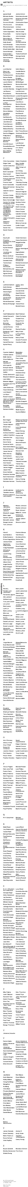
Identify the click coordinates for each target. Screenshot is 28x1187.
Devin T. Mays (7, 677)
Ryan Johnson (20, 510)
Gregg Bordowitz (21, 89)
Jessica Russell (21, 878)
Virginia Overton (21, 758)
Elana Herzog (20, 431)
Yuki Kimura (19, 534)
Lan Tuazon (19, 1017)
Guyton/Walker (21, 412)
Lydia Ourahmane (22, 751)
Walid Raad (6, 827)
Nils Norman (20, 724)
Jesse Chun (20, 189)
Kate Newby (7, 729)
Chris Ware (6, 1088)
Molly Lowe (19, 617)
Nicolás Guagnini (21, 401)
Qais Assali (19, 49)
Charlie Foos (20, 318)
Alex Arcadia (20, 31)
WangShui (6, 1084)
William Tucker (20, 1024)
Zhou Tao (6, 1001)
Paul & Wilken (7, 792)
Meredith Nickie (21, 712)
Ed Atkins (19, 51)
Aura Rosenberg (21, 856)
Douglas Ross (20, 867)
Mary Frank (19, 331)
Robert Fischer (8, 337)
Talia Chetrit (20, 175)
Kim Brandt (19, 113)
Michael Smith (20, 896)
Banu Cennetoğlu (9, 200)
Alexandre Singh (8, 983)
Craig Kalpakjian (8, 547)
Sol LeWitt (6, 634)
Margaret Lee (7, 615)
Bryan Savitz (7, 904)
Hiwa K (5, 532)
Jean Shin (6, 941)
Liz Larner (6, 604)
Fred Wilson (19, 1083)
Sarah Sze (19, 984)
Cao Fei (5, 321)
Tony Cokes (20, 204)
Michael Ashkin (21, 47)
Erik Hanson (7, 439)
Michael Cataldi (8, 197)
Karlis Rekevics (8, 869)
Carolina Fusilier (21, 342)
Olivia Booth (20, 86)
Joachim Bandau (8, 89)
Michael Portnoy (21, 785)
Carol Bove (19, 102)
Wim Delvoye (7, 271)
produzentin (20, 799)
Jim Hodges (20, 440)
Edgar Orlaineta (21, 744)
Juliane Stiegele (21, 964)
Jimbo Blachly (7, 148)
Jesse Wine (19, 1091)
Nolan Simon (7, 980)
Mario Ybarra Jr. (8, 1135)
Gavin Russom (20, 880)
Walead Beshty (8, 128)
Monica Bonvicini (21, 84)
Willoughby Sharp (9, 937)
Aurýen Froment (21, 340)
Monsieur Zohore (21, 1148)
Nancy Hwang (20, 479)
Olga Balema (7, 84)
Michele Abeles (8, 16)
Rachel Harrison (8, 449)
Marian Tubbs (20, 1019)
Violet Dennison (21, 238)
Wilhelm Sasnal (8, 902)
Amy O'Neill (7, 745)
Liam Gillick (6, 379)
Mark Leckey (7, 611)
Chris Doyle (19, 267)
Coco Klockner (21, 544)
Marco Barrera (8, 98)
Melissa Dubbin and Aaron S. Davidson (21, 271)
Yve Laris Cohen (8, 601)
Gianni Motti (20, 689)
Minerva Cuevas (21, 223)
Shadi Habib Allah (9, 49)
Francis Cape (7, 182)
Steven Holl (20, 451)
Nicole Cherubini (21, 173)
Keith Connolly (21, 207)
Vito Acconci (7, 24)
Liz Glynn (6, 394)
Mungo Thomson (8, 1025)
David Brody (20, 126)
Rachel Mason (8, 670)
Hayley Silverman (9, 973)
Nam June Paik (8, 769)
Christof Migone (21, 660)
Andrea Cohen (21, 202)
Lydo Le (6, 608)
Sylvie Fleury (7, 344)
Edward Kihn (7, 579)
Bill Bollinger (20, 82)
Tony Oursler (20, 753)
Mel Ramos (6, 840)
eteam (18, 301)
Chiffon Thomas (8, 1022)
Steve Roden (20, 835)
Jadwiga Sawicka (9, 906)
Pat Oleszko (7, 753)
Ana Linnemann (21, 598)
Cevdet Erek (20, 291)
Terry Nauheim (8, 714)
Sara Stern (19, 958)
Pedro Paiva (7, 771)
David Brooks (20, 128)
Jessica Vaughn (8, 1057)
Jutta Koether (20, 551)
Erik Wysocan (20, 1111)
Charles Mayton (8, 680)
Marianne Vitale (21, 1049)
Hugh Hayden (7, 458)
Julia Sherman (7, 939)
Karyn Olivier (7, 755)
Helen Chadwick (21, 161)
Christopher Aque (22, 22)
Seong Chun (20, 187)
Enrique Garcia (8, 367)
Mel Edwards (7, 289)
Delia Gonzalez (21, 360)
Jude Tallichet (7, 994)
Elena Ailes (6, 36)
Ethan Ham (6, 426)
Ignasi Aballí (7, 14)
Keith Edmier (7, 287)
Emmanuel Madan (9, 647)
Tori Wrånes (20, 1109)
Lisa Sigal (6, 961)
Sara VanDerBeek (9, 1051)
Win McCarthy (7, 687)
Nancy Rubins (20, 872)
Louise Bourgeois (22, 96)
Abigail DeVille (20, 242)
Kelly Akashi (7, 42)
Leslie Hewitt (20, 433)
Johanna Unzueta (9, 1033)
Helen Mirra (19, 664)
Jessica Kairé (7, 541)
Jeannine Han (7, 437)
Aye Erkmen (20, 293)
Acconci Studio (8, 22)
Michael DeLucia (8, 269)
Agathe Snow (20, 920)
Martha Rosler (20, 862)
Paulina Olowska (8, 758)
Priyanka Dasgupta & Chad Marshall (9, 242)
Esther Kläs (19, 539)
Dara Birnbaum (8, 144)
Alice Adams (7, 29)
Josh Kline (19, 541)
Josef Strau (20, 968)
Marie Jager (7, 515)
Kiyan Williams (20, 1077)
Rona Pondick (20, 780)
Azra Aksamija (7, 44)
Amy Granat (20, 370)
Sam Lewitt (20, 588)
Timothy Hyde (21, 481)
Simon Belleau (8, 111)
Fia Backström (8, 75)
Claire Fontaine (21, 316)
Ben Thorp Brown (22, 131)
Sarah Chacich (8, 230)
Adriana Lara (7, 599)
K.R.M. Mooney (21, 680)
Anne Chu (19, 180)
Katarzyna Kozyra (22, 559)
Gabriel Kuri (19, 575)
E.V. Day (6, 250)
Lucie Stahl (19, 946)
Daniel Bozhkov (21, 109)
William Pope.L (20, 783)
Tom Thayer (7, 1018)
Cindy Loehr (20, 602)
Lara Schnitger (8, 917)
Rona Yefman (7, 1138)
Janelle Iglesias (8, 490)
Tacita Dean (7, 263)
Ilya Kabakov (7, 534)
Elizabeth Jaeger (8, 513)
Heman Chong (20, 177)
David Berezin (7, 126)
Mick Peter (6, 800)
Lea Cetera (7, 225)
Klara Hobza (20, 438)
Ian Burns (19, 150)
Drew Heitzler (7, 472)
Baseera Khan (8, 577)
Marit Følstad (20, 314)
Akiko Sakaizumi (8, 895)
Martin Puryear (21, 808)
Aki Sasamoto (8, 899)
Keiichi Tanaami (8, 999)
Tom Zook (19, 1151)
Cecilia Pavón (7, 794)
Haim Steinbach (21, 953)
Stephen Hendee (9, 474)
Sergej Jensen (8, 522)
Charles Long (20, 608)
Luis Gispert (7, 392)
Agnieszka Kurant (22, 573)
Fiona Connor (20, 209)
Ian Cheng (19, 170)
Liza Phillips (19, 769)
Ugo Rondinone (21, 852)
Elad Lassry (7, 606)
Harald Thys (20, 994)
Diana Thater (7, 1015)
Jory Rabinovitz (8, 829)
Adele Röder (20, 837)
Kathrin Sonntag (21, 931)
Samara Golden (8, 409)
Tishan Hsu (19, 463)
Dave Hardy (7, 442)
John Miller (19, 662)
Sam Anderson (8, 57)
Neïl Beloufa (7, 117)
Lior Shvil (6, 954)
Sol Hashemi (7, 456)
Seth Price (19, 793)
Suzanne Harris (8, 444)
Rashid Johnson (21, 508)
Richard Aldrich (8, 47)
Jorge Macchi (7, 642)
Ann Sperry (19, 939)
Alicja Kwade (20, 577)
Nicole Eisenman (8, 301)
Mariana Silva (7, 971)
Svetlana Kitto (21, 537)
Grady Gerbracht (9, 374)
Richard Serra (7, 932)
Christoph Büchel (21, 133)
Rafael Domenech (22, 263)
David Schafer (8, 909)
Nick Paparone (8, 776)
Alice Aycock (20, 58)
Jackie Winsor (20, 1094)
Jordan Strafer (21, 966)
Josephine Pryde (21, 806)
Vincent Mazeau (8, 682)
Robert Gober (8, 396)
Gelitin (5, 372)
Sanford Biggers (8, 133)
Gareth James (8, 517)
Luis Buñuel (19, 143)
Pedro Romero (21, 847)
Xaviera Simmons (9, 978)
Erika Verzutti (7, 1064)
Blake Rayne (7, 858)
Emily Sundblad (21, 977)
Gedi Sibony (7, 957)
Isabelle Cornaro (21, 214)
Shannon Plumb (21, 778)
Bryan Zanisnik (8, 1148)
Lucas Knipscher (21, 548)
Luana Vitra (19, 1056)
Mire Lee (6, 613)
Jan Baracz (7, 91)
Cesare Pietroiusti (22, 773)
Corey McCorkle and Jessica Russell (8, 694)
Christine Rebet (8, 862)
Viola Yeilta (7, 1140)
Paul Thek (6, 1020)
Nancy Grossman (21, 391)
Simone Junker (21, 522)
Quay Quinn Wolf (21, 1102)
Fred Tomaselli (21, 1000)
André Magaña (8, 649)
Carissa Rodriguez (22, 840)
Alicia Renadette (9, 872)
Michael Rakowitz (9, 834)
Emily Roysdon (21, 869)
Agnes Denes (7, 273)
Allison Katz (7, 562)
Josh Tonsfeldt (21, 1006)
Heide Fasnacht (8, 316)
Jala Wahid (6, 1075)
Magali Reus (7, 874)
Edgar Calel (7, 163)
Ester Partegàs (8, 783)
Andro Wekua (7, 1101)
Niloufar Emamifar (22, 288)
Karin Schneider (8, 915)
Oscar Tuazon (20, 1015)
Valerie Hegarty (8, 465)
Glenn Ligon (20, 593)
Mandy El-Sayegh (9, 303)
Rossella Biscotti (8, 146)
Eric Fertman (7, 329)
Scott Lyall (19, 633)
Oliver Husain (20, 470)
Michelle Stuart (21, 974)
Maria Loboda (20, 600)
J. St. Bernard (20, 941)
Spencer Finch (8, 335)
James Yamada (8, 1131)
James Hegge (7, 467)
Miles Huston (20, 473)
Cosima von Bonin (22, 1061)
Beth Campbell (8, 171)
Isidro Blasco (20, 69)
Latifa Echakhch (8, 284)
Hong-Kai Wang (8, 1082)
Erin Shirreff (7, 944)
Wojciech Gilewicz (9, 377)
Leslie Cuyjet (20, 225)
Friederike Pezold (9, 806)
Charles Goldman (21, 356)
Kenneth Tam (7, 996)
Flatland (6, 340)
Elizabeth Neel (8, 719)
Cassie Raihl (7, 831)
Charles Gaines (8, 354)
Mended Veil (20, 653)
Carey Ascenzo (21, 44)
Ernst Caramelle (8, 184)
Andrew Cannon (8, 176)
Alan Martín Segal (9, 928)
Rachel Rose (20, 854)
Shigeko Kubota (21, 568)
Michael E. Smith (21, 906)
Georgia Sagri (7, 892)
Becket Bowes (21, 104)
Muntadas (19, 696)
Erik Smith (19, 898)
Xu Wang (6, 1086)
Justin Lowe (20, 614)
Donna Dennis (7, 275)
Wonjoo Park (7, 778)
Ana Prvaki (20, 804)
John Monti (19, 677)
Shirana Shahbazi (9, 934)
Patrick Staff (20, 944)
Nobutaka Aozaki (21, 16)
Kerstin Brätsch (21, 115)
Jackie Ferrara (8, 327)
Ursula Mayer (7, 675)
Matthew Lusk (20, 628)
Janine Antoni (20, 14)
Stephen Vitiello (21, 1054)
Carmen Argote (21, 34)
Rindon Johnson (21, 505)
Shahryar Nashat (8, 712)
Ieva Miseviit (21, 667)
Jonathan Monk (21, 671)
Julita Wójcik (20, 1100)
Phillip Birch (7, 135)
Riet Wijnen (19, 1075)
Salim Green (20, 375)
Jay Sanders (7, 897)
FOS (17, 327)
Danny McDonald (8, 698)
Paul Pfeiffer (7, 808)
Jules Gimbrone (8, 387)
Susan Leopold (8, 626)
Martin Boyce (20, 106)
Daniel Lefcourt (8, 621)
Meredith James (8, 520)
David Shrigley (8, 950)
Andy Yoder (20, 1133)
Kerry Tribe (19, 1008)
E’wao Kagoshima (9, 539)
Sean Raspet (7, 851)
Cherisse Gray (20, 372)
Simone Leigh (7, 623)
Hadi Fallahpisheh (9, 314)
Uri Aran (18, 27)
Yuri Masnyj (6, 668)
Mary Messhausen (22, 657)
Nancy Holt (19, 457)
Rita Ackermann (8, 27)
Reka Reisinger (8, 867)
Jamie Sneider (20, 913)
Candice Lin (20, 595)
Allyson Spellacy (21, 937)
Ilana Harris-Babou (9, 446)
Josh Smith (19, 900)
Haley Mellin (20, 651)
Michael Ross (20, 865)
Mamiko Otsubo (21, 748)
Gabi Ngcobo (7, 731)
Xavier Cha (6, 227)
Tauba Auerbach (21, 53)
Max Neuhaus (7, 721)
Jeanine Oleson (8, 751)
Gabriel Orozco (21, 746)
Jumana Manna (8, 666)
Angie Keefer (7, 564)
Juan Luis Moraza (21, 682)
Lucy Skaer (19, 889)
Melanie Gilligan (8, 381)
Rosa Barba (7, 93)
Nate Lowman (20, 619)
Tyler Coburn (20, 200)
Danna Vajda (7, 1041)
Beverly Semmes (9, 930)
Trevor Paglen (8, 766)
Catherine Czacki (21, 227)
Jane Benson (7, 121)
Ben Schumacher (9, 923)
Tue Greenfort (21, 379)
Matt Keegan (7, 566)
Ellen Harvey (7, 453)
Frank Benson (8, 124)
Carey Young (20, 1139)
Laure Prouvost (21, 802)
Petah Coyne (20, 218)
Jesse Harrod (7, 451)
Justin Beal (6, 106)
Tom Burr (19, 152)
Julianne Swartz (21, 981)
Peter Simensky (8, 976)
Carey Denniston (21, 240)
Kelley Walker (7, 1079)
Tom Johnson (7, 524)
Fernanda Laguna (9, 594)
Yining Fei (6, 318)
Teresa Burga (20, 145)
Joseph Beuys (8, 131)
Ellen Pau (6, 790)
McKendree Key (8, 575)
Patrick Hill (19, 435)
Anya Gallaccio (8, 359)
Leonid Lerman (8, 632)
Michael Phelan (21, 766)
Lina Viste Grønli (21, 389)
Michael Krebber (21, 566)
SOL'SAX (19, 926)
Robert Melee (20, 648)
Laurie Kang (7, 553)
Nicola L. (6, 588)
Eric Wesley (7, 1105)
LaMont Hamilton (9, 435)
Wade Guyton (20, 409)
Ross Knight (20, 546)
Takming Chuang (21, 182)
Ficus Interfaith (21, 495)
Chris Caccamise (8, 161)
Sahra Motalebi (21, 687)
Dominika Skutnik (21, 891)
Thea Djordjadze (21, 257)
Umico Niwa (20, 718)
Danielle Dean (7, 260)
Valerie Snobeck (21, 916)
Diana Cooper (20, 211)
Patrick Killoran (21, 532)
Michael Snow (20, 918)
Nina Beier (6, 109)
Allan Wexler (7, 1110)
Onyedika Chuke (21, 184)
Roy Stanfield (20, 948)
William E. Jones (21, 512)
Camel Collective (9, 165)
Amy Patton (7, 787)
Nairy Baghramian (9, 79)
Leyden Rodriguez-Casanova (19, 844)
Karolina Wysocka (22, 1113)
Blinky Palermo (8, 773)
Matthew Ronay (21, 849)
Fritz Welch (6, 1103)
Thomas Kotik (20, 553)
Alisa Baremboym (9, 96)
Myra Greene (20, 377)
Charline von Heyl (21, 1063)
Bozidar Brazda (21, 120)
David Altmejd (7, 51)
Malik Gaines (7, 357)
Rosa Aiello (6, 34)
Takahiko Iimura (8, 492)
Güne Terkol (7, 1013)
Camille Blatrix (20, 71)
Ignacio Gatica (8, 370)
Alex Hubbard (20, 466)
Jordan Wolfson (21, 1104)
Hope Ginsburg (8, 389)
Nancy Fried (20, 337)
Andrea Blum (20, 73)
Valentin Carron (8, 190)
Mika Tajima (7, 992)
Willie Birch (6, 138)
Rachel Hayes (7, 460)
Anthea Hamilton (8, 432)
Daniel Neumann (8, 723)
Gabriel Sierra (7, 959)
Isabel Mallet (7, 661)
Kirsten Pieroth (21, 771)
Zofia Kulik (19, 571)
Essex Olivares (21, 295)
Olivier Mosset (20, 684)
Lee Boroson (20, 91)
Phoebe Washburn (9, 1091)
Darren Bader (7, 77)
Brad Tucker (20, 1021)
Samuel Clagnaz (21, 191)
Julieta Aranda (20, 29)
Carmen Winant (21, 1089)
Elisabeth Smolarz (22, 911)
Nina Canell (6, 174)
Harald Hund (20, 468)
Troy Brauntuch (21, 118)
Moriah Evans (20, 306)
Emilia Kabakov (8, 537)
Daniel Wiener (7, 1112)
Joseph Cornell (21, 216)
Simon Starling (21, 951)
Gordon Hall (7, 422)
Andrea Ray (7, 855)
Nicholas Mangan (8, 663)
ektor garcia (7, 365)
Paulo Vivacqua (21, 1058)
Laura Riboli (20, 827)
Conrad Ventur (8, 1061)
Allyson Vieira (20, 1045)
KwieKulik (19, 580)
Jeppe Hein (7, 469)
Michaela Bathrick (9, 100)
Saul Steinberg (21, 955)
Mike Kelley (7, 569)
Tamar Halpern (8, 424)
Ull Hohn (18, 445)
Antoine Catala (8, 195)
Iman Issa (19, 497)
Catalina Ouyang (21, 755)
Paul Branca (20, 111)
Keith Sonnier (20, 928)
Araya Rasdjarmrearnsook (9, 847)
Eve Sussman (20, 979)
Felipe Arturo (20, 38)
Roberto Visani (21, 1047)
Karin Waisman (8, 1077)
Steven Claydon (21, 194)
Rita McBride (7, 684)
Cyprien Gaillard (8, 352)
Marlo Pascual (7, 785)
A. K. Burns (19, 147)
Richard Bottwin (21, 93)
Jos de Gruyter (8, 258)
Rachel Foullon (21, 329)
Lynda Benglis (8, 119)
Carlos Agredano (8, 31)
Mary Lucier (19, 626)
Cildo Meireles (20, 646)
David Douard (20, 265)
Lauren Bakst (7, 82)
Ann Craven (20, 220)
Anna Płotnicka (21, 776)
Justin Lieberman (21, 591)
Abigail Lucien (20, 623)
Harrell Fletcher (8, 342)
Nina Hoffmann (21, 442)
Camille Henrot (8, 479)
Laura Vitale (20, 1051)
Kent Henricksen (8, 476)
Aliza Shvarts (7, 952)
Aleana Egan (7, 291)
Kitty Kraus (19, 564)
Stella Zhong (7, 1153)
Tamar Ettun (20, 303)
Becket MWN (20, 698)
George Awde (20, 56)
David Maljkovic (8, 659)
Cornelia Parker (8, 780)
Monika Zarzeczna (9, 1151)
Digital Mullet (20, 252)
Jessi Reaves (7, 860)
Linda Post (19, 787)
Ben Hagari (7, 420)
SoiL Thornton (21, 992)
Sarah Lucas (20, 621)
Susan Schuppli (8, 925)
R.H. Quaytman (8, 817)
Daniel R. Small (21, 893)
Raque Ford (20, 321)
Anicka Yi (19, 1131)
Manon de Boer (8, 256)
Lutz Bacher (7, 69)
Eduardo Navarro (9, 716)
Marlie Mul (19, 694)
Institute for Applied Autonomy (20, 492)
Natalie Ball (7, 86)
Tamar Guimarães (22, 403)
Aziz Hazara (7, 463)
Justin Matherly (8, 673)
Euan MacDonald (8, 645)
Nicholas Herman (8, 481)
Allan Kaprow (7, 559)
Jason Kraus (20, 561)
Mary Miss (19, 669)
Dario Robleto (20, 833)
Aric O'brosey (7, 740)
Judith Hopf (20, 459)
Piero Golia (19, 358)
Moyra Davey (7, 245)
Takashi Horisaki (21, 461)
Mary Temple (7, 1011)
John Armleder (20, 36)
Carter (5, 193)
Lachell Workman (21, 1107)
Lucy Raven (7, 853)
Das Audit (6, 238)
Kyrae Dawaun (8, 247)
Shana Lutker (20, 630)
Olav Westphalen (8, 1107)
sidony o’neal (7, 742)
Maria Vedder (7, 1059)
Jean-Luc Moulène (22, 691)
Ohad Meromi (20, 655)
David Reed (7, 865)
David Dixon (20, 254)
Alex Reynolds (8, 880)
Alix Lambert (7, 597)
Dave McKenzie (8, 700)
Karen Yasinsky (8, 1133)
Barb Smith (19, 909)
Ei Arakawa (19, 24)
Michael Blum (20, 76)
